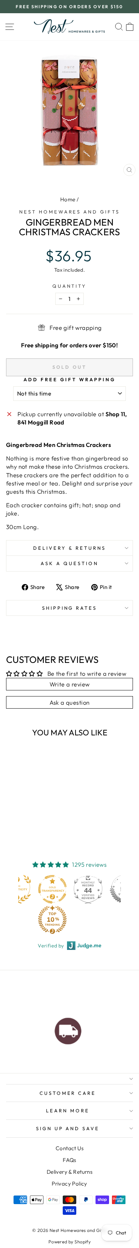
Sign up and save (68, 1128)
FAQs (69, 1160)
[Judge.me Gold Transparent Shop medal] (52, 889)
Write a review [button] (70, 684)
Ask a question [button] (70, 702)
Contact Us (69, 1148)
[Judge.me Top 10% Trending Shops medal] (52, 919)
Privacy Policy (69, 1183)
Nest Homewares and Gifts (69, 212)
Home (68, 199)
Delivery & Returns (69, 548)
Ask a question (69, 563)
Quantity (69, 286)
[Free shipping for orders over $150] (68, 1029)
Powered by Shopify (69, 1241)
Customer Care (68, 1093)
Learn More (67, 1110)
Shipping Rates (69, 608)
